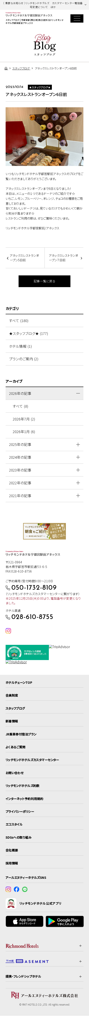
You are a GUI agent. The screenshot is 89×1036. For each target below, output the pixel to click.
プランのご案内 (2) (23, 358)
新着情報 (12, 721)
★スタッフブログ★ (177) (28, 333)
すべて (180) (19, 320)
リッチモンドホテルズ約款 (23, 785)
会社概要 (12, 850)
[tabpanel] (44, 531)
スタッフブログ (15, 708)
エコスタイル (14, 824)
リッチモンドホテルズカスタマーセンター (32, 760)
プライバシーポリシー (20, 811)
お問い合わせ (15, 773)
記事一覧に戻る (45, 281)
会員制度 (12, 695)
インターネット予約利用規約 (24, 798)
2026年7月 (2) (24, 419)
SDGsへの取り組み (19, 837)
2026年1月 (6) (24, 431)
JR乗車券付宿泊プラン (21, 734)
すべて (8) (20, 406)
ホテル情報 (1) (20, 346)
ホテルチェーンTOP (19, 682)
